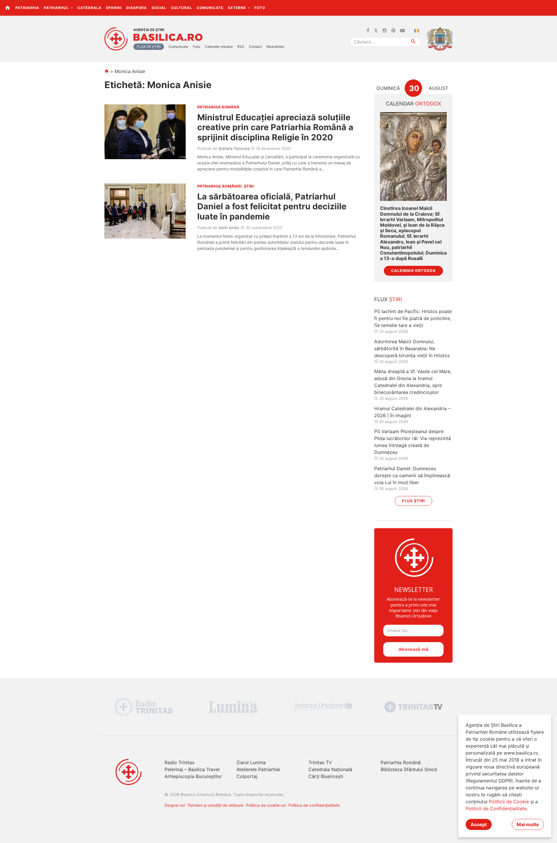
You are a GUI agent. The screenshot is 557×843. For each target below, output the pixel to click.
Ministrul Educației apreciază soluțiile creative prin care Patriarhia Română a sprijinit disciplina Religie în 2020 (275, 127)
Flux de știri (149, 46)
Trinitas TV (320, 762)
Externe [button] (237, 8)
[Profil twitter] (376, 31)
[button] (549, 7)
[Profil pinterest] (393, 31)
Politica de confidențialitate (314, 805)
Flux (388, 299)
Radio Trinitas (179, 762)
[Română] (417, 31)
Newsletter (275, 46)
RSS (240, 46)
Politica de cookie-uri (266, 805)
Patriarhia (27, 8)
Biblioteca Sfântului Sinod (409, 769)
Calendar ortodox (219, 46)
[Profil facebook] (368, 31)
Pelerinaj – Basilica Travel (192, 769)
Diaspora (136, 8)
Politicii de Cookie (509, 801)
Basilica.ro (167, 37)
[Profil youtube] (402, 31)
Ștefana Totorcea (233, 148)
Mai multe (528, 824)
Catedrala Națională (330, 769)
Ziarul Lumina (251, 762)
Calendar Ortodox (413, 270)
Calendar (413, 104)
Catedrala (89, 8)
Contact (255, 46)
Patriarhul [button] (57, 8)
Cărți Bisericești (325, 776)
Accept (479, 824)
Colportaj (246, 776)
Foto (259, 8)
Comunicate (210, 8)
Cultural (181, 8)
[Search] (413, 42)
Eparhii (114, 8)
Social (158, 8)
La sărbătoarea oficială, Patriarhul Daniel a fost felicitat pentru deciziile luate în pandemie (271, 206)
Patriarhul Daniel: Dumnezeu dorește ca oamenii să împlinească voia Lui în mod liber (412, 475)
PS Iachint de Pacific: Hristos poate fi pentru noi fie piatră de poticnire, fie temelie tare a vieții (413, 318)
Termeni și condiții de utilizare (215, 805)
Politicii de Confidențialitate (496, 808)
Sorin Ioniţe (228, 227)
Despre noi (174, 805)
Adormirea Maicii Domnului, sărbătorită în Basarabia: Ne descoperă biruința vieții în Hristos (412, 348)
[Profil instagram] (385, 31)
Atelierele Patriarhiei (258, 769)
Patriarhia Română (401, 762)
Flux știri (413, 501)
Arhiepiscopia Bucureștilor (193, 776)
